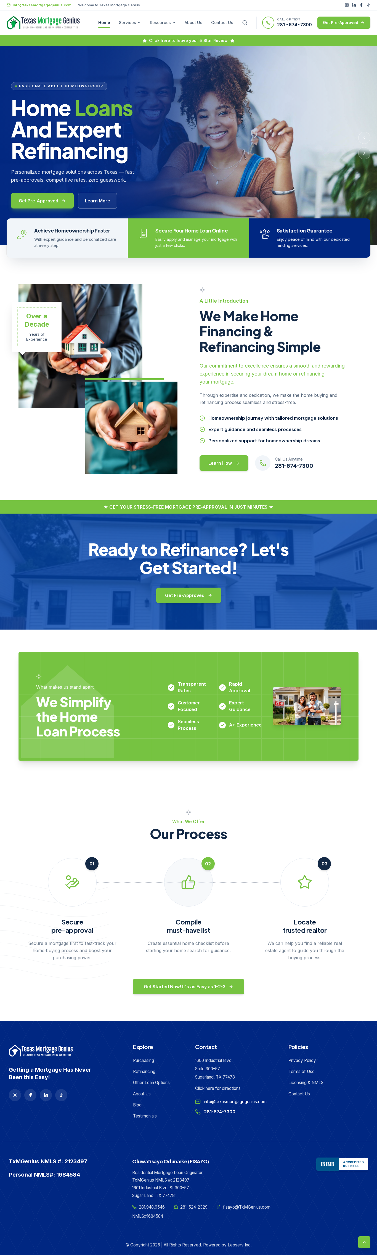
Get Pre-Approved (340, 22)
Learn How (220, 463)
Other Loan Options (151, 1082)
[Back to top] (364, 1242)
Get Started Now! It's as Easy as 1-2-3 (184, 986)
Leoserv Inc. (240, 1245)
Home (104, 22)
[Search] (245, 23)
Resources (160, 22)
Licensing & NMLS (305, 1082)
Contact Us (222, 22)
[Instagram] (347, 5)
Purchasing (143, 1060)
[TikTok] (368, 5)
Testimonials (145, 1116)
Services (127, 22)
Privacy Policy (302, 1060)
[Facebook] (361, 5)
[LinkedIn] (354, 5)
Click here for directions (218, 1088)
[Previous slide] (364, 138)
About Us (193, 22)
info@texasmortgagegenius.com (235, 1101)
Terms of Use (301, 1071)
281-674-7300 (294, 24)
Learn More (97, 201)
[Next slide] (364, 153)
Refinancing (144, 1071)
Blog (137, 1105)
